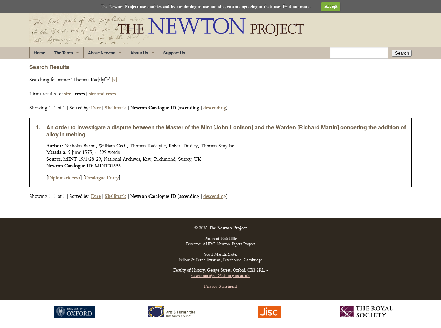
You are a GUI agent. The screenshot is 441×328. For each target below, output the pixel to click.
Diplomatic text (64, 178)
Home (39, 53)
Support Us (174, 53)
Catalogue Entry (102, 178)
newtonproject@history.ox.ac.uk (220, 276)
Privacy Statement (220, 287)
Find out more (296, 6)
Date (96, 108)
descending (214, 108)
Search (402, 53)
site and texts (102, 94)
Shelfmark (115, 108)
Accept (331, 6)
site (67, 94)
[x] (114, 80)
